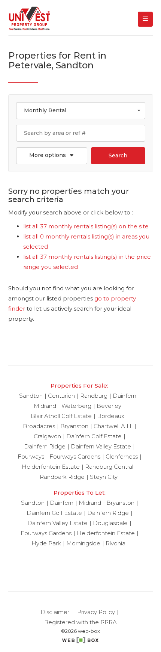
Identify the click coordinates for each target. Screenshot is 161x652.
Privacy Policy (96, 612)
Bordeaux (110, 416)
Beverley (109, 405)
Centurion (61, 395)
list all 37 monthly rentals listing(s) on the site (86, 226)
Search (118, 155)
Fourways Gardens (74, 456)
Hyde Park (46, 543)
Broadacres (39, 426)
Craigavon (47, 436)
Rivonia (115, 543)
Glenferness (122, 456)
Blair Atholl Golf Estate (61, 416)
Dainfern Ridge (45, 446)
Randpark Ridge (62, 476)
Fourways (31, 456)
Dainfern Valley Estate (101, 446)
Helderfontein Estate (51, 466)
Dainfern (124, 395)
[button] (51, 155)
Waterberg (76, 405)
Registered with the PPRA (80, 622)
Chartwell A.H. (113, 426)
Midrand (45, 405)
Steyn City (104, 476)
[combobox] (80, 110)
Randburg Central (109, 466)
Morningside (83, 543)
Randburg (93, 395)
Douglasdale (110, 523)
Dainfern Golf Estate (94, 436)
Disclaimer (54, 612)
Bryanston (74, 426)
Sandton (31, 395)
